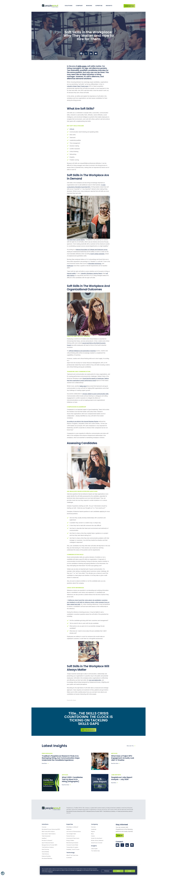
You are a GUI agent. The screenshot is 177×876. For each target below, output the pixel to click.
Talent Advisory (45, 853)
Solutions (68, 5)
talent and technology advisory (125, 811)
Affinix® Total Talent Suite (72, 855)
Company (79, 5)
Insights (109, 5)
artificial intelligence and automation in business (82, 350)
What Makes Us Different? (72, 827)
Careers (93, 836)
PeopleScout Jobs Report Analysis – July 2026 (121, 778)
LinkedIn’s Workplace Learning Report (91, 273)
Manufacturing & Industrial (72, 842)
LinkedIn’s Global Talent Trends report (77, 86)
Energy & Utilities (70, 840)
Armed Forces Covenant (96, 842)
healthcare (70, 265)
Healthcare (68, 829)
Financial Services (70, 836)
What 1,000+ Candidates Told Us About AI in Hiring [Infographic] (72, 779)
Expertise (99, 5)
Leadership (93, 829)
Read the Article (114, 763)
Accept (129, 870)
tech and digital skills (95, 680)
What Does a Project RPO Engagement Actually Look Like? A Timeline (122, 758)
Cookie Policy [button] (79, 870)
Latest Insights (94, 848)
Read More (44, 763)
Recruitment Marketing (47, 858)
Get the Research (88, 730)
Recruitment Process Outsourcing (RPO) (76, 811)
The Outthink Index (95, 850)
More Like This (130, 745)
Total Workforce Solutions (109, 811)
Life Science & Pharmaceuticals (73, 831)
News (92, 833)
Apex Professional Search (48, 842)
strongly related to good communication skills (95, 393)
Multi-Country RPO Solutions (48, 831)
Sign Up (119, 835)
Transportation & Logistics (72, 847)
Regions (89, 5)
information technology (94, 263)
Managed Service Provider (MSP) (94, 811)
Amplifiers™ (44, 838)
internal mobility (71, 273)
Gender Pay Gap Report (96, 838)
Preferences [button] (50, 871)
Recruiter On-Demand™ (47, 840)
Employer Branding (46, 856)
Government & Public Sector (72, 838)
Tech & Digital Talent (71, 833)
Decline (118, 870)
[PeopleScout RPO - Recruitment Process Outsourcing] (50, 6)
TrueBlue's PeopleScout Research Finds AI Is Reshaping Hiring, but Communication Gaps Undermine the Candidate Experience (61, 758)
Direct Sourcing (45, 849)
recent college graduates (97, 253)
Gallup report (83, 386)
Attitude (72, 129)
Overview (44, 827)
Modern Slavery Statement (97, 840)
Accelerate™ (69, 857)
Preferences (106, 870)
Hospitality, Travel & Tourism (72, 849)
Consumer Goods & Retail (72, 845)
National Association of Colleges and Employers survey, (92, 249)
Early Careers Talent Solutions (49, 833)
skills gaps (81, 66)
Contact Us (129, 6)
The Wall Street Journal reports (76, 239)
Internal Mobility (45, 851)
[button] (2, 873)
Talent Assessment (46, 836)
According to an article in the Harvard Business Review (82, 421)
